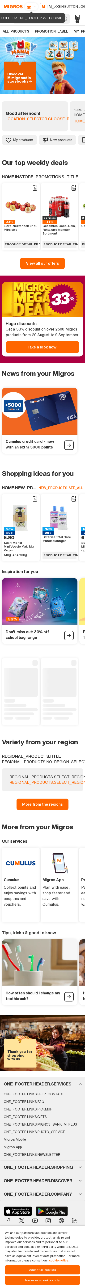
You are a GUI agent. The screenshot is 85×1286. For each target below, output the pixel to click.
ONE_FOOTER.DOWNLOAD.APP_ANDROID (52, 1211)
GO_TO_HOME (12, 6)
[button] (42, 1083)
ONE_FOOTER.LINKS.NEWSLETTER (32, 1154)
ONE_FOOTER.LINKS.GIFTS (25, 1116)
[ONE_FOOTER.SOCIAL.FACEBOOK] (8, 1220)
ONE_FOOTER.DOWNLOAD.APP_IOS (18, 1211)
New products (61, 139)
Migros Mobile (15, 1139)
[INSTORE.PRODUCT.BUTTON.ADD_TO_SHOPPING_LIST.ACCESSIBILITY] (35, 188)
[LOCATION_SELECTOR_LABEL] (31, 6)
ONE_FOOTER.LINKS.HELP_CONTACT (34, 1094)
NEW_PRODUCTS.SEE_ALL (60, 488)
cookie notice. (59, 1260)
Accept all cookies (42, 1270)
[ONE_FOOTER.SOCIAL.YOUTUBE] (35, 1220)
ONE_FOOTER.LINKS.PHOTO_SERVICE (34, 1131)
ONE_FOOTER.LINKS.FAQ (24, 1101)
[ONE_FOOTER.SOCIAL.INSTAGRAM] (48, 1220)
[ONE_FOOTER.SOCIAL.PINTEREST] (61, 1220)
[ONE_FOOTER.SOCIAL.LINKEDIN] (74, 1220)
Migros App (13, 1146)
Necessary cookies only (42, 1280)
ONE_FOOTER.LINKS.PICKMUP (28, 1109)
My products (23, 139)
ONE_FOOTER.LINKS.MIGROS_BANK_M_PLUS (40, 1124)
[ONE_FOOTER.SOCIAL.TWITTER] (21, 1220)
